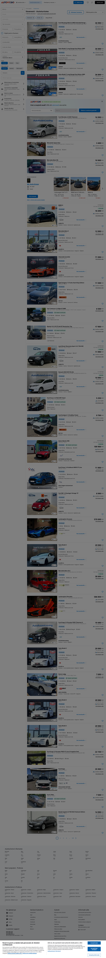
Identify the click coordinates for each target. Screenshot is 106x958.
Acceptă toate (94, 943)
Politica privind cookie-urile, (15, 953)
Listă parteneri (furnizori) (54, 951)
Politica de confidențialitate (30, 953)
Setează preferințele (94, 955)
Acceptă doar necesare (94, 949)
